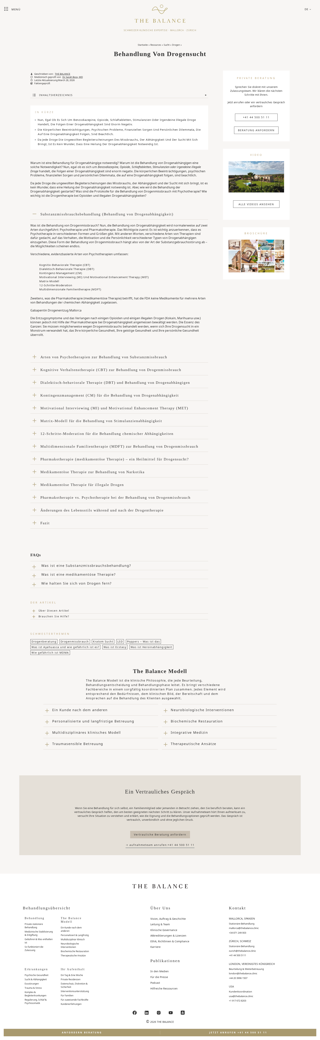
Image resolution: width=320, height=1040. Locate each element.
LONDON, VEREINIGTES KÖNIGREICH (252, 964)
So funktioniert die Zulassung (34, 948)
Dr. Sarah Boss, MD (72, 77)
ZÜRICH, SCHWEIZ (240, 941)
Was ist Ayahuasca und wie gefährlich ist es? (65, 647)
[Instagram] (158, 1012)
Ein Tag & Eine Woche (72, 975)
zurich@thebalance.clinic (242, 950)
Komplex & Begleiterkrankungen (35, 994)
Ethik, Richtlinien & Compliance (169, 941)
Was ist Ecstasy (115, 647)
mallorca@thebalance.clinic (244, 928)
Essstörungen (32, 983)
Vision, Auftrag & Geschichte (168, 918)
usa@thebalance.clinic (241, 996)
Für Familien (67, 995)
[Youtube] (170, 1012)
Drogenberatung (43, 641)
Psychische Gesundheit (36, 975)
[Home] (160, 12)
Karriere (155, 947)
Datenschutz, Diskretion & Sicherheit (74, 985)
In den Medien (159, 971)
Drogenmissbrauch (75, 641)
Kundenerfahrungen (71, 1004)
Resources (155, 44)
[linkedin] (146, 1012)
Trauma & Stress (33, 987)
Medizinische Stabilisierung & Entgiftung (39, 933)
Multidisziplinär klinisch (73, 939)
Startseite (143, 44)
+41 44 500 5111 (237, 955)
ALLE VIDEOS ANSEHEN (256, 204)
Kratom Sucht (103, 641)
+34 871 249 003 (237, 932)
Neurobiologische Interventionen (70, 945)
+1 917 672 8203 (237, 1000)
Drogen (176, 44)
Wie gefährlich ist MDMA (50, 652)
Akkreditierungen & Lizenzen (168, 935)
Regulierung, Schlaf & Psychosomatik (36, 1001)
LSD (120, 641)
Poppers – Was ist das (143, 641)
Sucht (166, 44)
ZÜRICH (191, 30)
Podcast (155, 982)
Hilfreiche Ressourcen (164, 988)
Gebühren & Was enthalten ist (39, 941)
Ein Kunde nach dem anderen (71, 929)
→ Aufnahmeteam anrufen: (160, 845)
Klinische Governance (163, 930)
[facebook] (134, 1012)
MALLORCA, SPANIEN (242, 918)
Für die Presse (159, 977)
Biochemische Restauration (75, 951)
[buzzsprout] (182, 1012)
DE (307, 9)
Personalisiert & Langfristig (75, 935)
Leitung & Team (160, 924)
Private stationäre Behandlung (34, 925)
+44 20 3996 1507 (238, 978)
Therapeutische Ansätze (73, 955)
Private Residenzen (70, 979)
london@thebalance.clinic (243, 973)
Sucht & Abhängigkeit (36, 979)
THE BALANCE (62, 74)
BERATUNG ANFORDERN (256, 130)
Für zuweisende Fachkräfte (74, 999)
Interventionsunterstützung (75, 991)
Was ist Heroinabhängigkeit (151, 647)
